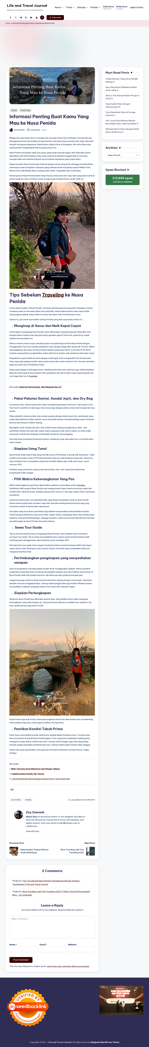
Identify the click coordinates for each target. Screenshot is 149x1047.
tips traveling (16, 800)
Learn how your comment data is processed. (68, 966)
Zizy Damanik (35, 812)
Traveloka (32, 376)
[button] (55, 17)
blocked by (123, 180)
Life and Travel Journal (27, 5)
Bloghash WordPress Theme (105, 1042)
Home (8, 23)
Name (13, 944)
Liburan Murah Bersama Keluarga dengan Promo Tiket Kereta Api (41, 779)
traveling (81, 485)
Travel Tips (25, 110)
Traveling (53, 295)
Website (72, 944)
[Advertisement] (74, 44)
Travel (14, 110)
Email (43, 944)
